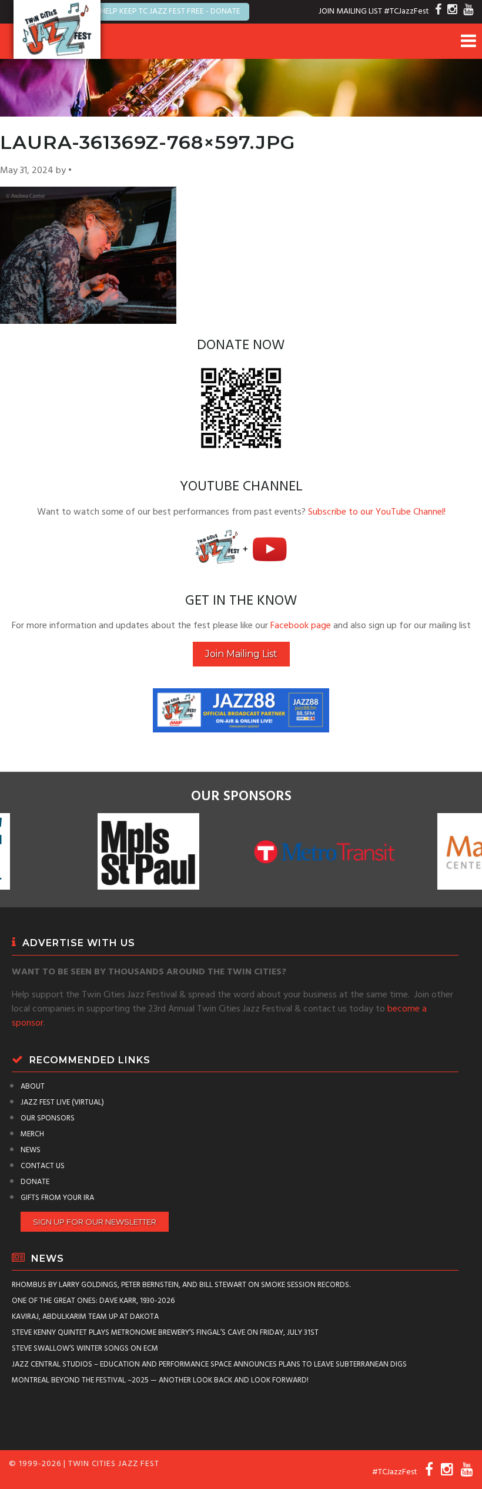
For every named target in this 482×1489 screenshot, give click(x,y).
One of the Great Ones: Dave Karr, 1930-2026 (93, 1301)
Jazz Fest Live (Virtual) (62, 1102)
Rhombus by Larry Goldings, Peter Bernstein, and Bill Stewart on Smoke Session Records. (181, 1285)
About (33, 1086)
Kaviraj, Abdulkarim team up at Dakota (85, 1317)
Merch (32, 1134)
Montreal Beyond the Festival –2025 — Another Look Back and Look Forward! (160, 1380)
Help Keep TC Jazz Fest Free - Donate (170, 11)
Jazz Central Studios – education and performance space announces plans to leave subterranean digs (209, 1364)
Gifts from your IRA (57, 1198)
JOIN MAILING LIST (350, 11)
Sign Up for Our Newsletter (94, 1221)
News (31, 1150)
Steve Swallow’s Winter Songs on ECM (85, 1348)
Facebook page (300, 626)
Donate (35, 1182)
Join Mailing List (241, 653)
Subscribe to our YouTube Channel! (377, 512)
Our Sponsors (48, 1118)
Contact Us (43, 1166)
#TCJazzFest (406, 11)
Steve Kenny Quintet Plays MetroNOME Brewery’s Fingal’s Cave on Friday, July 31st (165, 1332)
